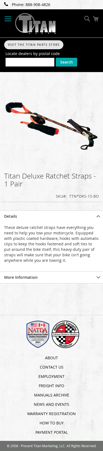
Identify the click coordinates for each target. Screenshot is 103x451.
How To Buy (52, 423)
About (51, 357)
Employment (51, 376)
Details (10, 216)
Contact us (51, 367)
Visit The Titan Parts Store (34, 45)
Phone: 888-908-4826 (31, 4)
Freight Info (51, 385)
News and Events (51, 404)
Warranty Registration (51, 413)
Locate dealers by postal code (32, 53)
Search (66, 62)
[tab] (51, 216)
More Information (21, 277)
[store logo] (35, 23)
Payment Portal (51, 432)
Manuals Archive (51, 395)
